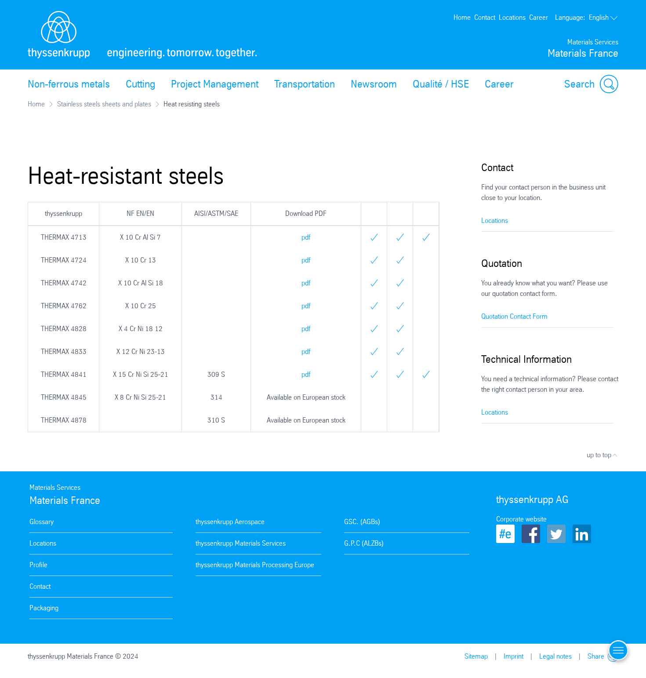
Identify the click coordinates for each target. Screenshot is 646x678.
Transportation (304, 84)
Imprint (513, 656)
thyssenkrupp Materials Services (241, 543)
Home (462, 17)
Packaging (43, 608)
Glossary (41, 522)
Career (538, 17)
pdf (305, 237)
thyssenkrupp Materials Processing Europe (255, 565)
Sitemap (476, 656)
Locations (512, 17)
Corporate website (521, 519)
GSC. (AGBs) (362, 522)
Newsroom (374, 84)
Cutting (140, 84)
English (582, 17)
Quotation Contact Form (514, 316)
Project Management (214, 84)
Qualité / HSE (441, 84)
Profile (38, 565)
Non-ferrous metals (69, 84)
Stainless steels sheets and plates (104, 104)
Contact (484, 17)
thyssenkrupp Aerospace (230, 522)
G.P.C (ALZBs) (364, 543)
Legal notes (555, 656)
